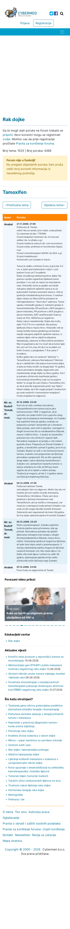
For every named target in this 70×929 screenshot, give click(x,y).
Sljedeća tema (53, 205)
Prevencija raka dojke (21, 730)
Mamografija (15, 794)
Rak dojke (14, 640)
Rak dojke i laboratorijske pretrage (28, 749)
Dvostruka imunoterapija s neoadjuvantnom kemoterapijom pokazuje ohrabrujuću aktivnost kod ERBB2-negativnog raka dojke (35, 686)
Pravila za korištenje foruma (35, 143)
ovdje (6, 139)
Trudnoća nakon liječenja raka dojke (29, 785)
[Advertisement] (35, 72)
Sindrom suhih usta (19, 744)
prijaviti (8, 135)
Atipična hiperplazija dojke (23, 754)
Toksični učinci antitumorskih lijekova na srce (34, 780)
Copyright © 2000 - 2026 (22, 849)
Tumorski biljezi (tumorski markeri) (28, 775)
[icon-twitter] (51, 13)
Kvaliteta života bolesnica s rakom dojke (31, 735)
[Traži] (61, 13)
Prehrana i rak (16, 799)
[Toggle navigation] (62, 31)
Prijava (24, 23)
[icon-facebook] (56, 13)
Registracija (43, 23)
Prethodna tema (18, 205)
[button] (7, 607)
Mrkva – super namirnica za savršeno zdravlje (35, 740)
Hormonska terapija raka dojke (26, 790)
